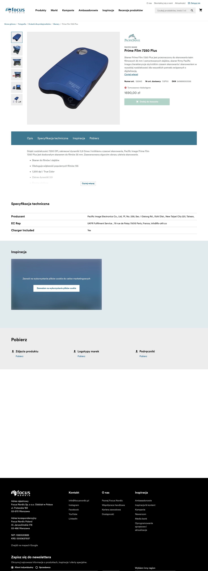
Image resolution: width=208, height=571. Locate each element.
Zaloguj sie (195, 3)
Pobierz (19, 356)
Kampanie (68, 10)
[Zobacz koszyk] (200, 10)
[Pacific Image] (132, 38)
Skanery (56, 24)
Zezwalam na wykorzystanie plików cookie (56, 288)
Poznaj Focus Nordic (112, 500)
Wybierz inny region (145, 568)
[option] (16, 37)
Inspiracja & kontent (145, 505)
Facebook (74, 509)
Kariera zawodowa (111, 509)
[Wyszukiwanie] (192, 10)
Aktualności (180, 3)
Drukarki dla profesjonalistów (39, 24)
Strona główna (10, 24)
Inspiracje (108, 10)
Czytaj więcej (131, 74)
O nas (149, 3)
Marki (54, 10)
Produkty (40, 10)
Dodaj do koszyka (149, 102)
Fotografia (22, 24)
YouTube (73, 514)
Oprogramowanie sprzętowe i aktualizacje (144, 526)
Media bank (141, 518)
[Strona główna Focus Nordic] (15, 10)
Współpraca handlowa (113, 505)
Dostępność (108, 514)
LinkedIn (73, 518)
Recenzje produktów (131, 10)
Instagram (74, 505)
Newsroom (140, 514)
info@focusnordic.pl (79, 500)
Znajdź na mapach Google (24, 545)
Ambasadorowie (88, 10)
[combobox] (175, 10)
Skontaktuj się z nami (163, 3)
